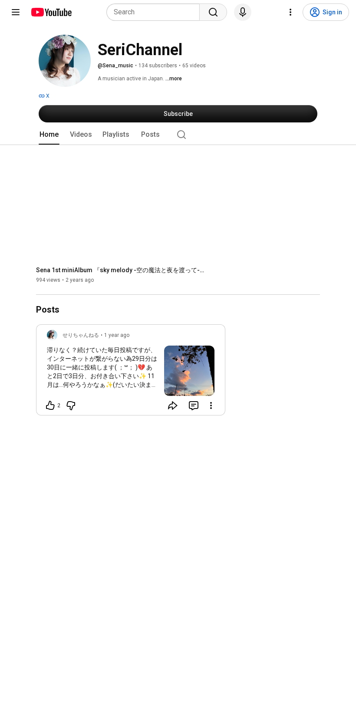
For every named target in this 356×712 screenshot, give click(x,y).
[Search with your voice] (242, 12)
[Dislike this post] (71, 405)
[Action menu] (211, 405)
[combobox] (156, 12)
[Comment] (193, 405)
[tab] (49, 134)
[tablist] (178, 134)
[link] (130, 372)
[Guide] (15, 12)
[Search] (213, 12)
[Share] (172, 405)
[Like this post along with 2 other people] (50, 405)
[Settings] (290, 12)
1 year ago (116, 335)
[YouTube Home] (51, 12)
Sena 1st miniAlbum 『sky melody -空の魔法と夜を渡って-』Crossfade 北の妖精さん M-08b (123, 270)
